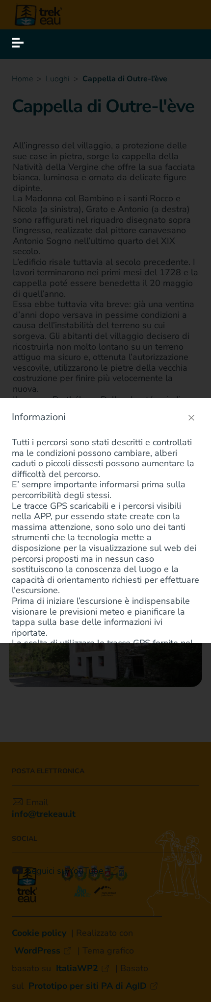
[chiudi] (191, 417)
